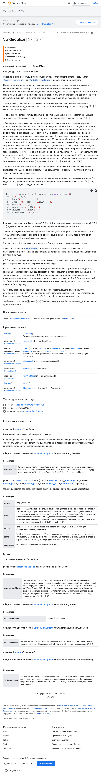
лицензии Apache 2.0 (41, 708)
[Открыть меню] (4, 3)
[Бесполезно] (96, 33)
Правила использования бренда (66, 744)
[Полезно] (92, 33)
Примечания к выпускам (62, 736)
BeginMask (27, 341)
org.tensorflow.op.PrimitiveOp (30, 405)
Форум (6, 736)
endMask (27, 368)
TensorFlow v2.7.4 (14, 11)
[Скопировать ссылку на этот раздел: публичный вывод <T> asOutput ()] (40, 429)
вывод (18, 429)
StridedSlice (67, 318)
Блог (5, 731)
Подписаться (46, 763)
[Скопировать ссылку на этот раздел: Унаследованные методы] (37, 399)
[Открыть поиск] (69, 3)
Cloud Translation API (46, 24)
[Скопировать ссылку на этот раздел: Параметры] (16, 460)
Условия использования (13, 758)
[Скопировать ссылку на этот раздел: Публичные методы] (29, 327)
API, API (18, 33)
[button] (23, 405)
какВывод (27, 334)
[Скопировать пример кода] (96, 190)
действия (41, 348)
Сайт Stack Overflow (60, 740)
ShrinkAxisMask (29, 388)
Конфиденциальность (36, 758)
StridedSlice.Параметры (20, 319)
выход (26, 383)
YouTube (7, 748)
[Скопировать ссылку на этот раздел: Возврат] (13, 554)
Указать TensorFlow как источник (66, 748)
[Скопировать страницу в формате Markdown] (36, 39)
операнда (56, 348)
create (26, 348)
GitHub (6, 740)
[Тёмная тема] (91, 190)
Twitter (6, 744)
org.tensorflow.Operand (32, 411)
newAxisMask (29, 376)
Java (43, 33)
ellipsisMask (28, 361)
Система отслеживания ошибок (65, 731)
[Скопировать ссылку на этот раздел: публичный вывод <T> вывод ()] (38, 652)
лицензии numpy (43, 714)
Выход (7, 334)
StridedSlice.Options (12, 344)
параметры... (59, 351)
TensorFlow (7, 33)
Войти (95, 3)
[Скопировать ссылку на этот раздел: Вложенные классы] (29, 312)
